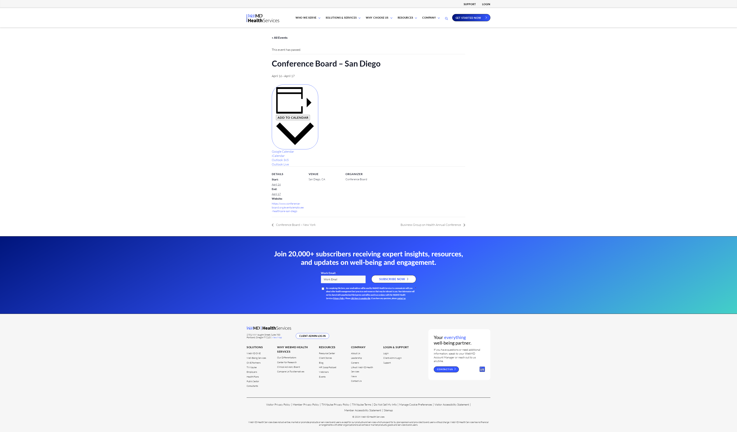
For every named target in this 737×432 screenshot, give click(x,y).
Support (470, 4)
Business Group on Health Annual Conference (431, 225)
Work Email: (329, 273)
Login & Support (396, 347)
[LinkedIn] (482, 369)
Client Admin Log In (312, 335)
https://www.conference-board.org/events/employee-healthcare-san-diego (288, 207)
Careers (355, 362)
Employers (252, 371)
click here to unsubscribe (360, 299)
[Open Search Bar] (446, 18)
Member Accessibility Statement (362, 410)
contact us (401, 299)
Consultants (252, 385)
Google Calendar (283, 151)
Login (486, 4)
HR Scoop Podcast (327, 367)
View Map (277, 337)
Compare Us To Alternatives (290, 371)
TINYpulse (252, 367)
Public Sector (253, 381)
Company (429, 17)
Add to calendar (293, 117)
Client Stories (325, 357)
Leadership (356, 357)
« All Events (280, 37)
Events (322, 376)
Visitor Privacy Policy (278, 404)
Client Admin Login (392, 357)
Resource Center (327, 353)
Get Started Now (468, 17)
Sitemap (388, 410)
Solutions (255, 347)
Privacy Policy (339, 299)
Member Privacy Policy (306, 404)
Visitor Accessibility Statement (452, 404)
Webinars (324, 371)
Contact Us (356, 380)
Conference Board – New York (295, 225)
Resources (405, 17)
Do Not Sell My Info (385, 404)
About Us (355, 353)
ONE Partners (253, 362)
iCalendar (278, 156)
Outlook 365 (280, 160)
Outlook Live (280, 164)
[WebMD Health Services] (263, 21)
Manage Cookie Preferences (415, 404)
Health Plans (253, 376)
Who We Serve (306, 17)
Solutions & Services (341, 17)
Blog (321, 362)
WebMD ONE (254, 353)
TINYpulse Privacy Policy (335, 404)
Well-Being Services (256, 357)
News (354, 376)
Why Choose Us (377, 17)
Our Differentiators (286, 357)
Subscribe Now (392, 279)
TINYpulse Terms (361, 404)
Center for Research (287, 362)
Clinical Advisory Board (288, 366)
